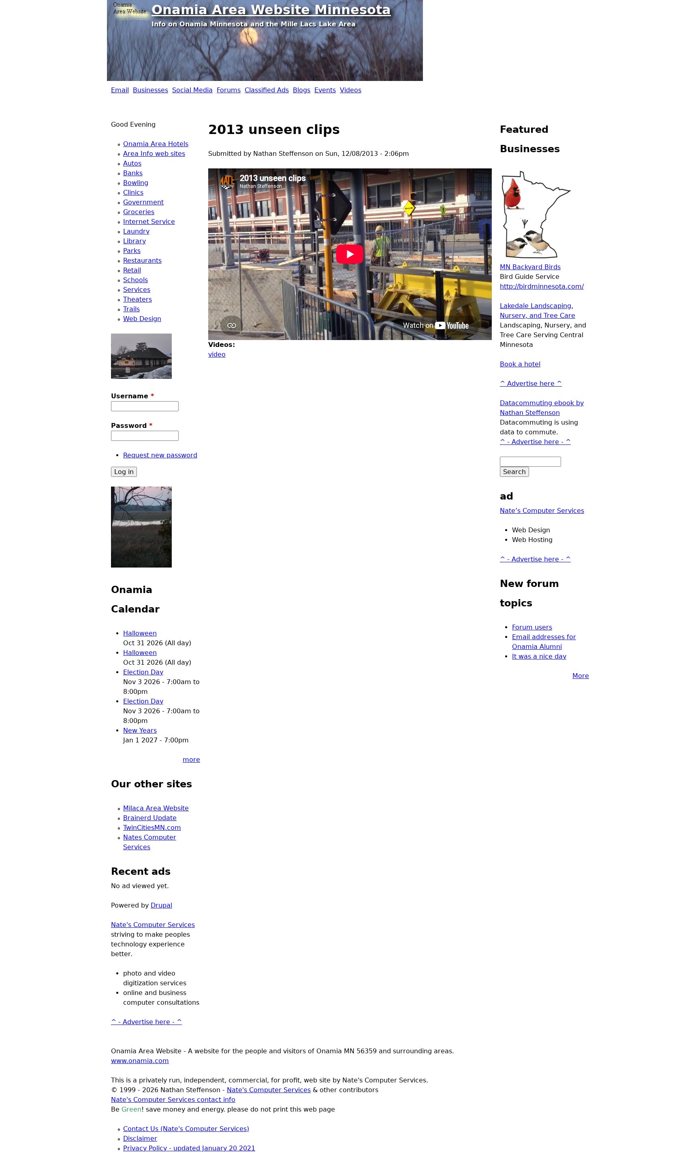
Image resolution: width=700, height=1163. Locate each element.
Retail (132, 270)
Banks (133, 173)
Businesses (150, 90)
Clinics (133, 192)
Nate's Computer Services (153, 925)
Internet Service (149, 221)
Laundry (136, 231)
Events (325, 90)
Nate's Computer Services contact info (173, 1099)
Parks (132, 251)
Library (134, 241)
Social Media (192, 90)
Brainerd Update (150, 818)
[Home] (131, 10)
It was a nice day (539, 656)
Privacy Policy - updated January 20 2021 (189, 1148)
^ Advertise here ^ (531, 383)
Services (136, 289)
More (580, 676)
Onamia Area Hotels (155, 144)
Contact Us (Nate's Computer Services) (186, 1129)
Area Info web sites (154, 153)
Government (143, 202)
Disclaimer (140, 1138)
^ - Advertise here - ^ (146, 1022)
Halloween (140, 633)
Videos (350, 90)
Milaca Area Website (156, 808)
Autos (132, 163)
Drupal (161, 905)
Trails (131, 309)
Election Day (143, 672)
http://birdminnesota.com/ (542, 286)
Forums (229, 90)
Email (120, 90)
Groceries (138, 212)
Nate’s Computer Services (542, 511)
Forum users (532, 627)
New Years (140, 730)
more (191, 759)
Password (131, 425)
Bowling (135, 183)
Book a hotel (520, 364)
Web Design (142, 319)
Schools (135, 280)
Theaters (137, 299)
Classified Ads (267, 90)
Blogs (301, 90)
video (217, 354)
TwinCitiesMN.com (152, 827)
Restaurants (142, 260)
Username (132, 396)
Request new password (160, 455)
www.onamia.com (140, 1061)
